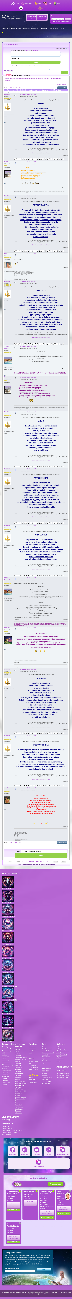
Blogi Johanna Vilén (20, 1059)
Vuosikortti (45, 1055)
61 (10, 87)
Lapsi (51, 28)
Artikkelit (4, 1078)
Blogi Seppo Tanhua (21, 1057)
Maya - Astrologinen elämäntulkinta (12, 1130)
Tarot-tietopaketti (46, 1049)
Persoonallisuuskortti (48, 1053)
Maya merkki (5, 1076)
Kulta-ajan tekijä (61, 1049)
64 (15, 87)
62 (11, 87)
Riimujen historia (33, 1067)
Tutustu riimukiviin (34, 1069)
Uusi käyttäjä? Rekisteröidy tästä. (62, 21)
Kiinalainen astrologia (29, 8)
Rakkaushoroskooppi (8, 1065)
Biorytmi (17, 1049)
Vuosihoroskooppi (47, 1077)
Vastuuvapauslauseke (65, 1292)
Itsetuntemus (35, 28)
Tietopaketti (18, 1105)
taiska (5, 253)
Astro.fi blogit (59, 28)
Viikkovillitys (5, 1047)
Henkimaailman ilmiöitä (41, 78)
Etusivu (17, 3)
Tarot (49, 3)
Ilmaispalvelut (15, 28)
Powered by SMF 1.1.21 (28, 862)
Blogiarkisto (59, 1056)
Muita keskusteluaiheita (24, 78)
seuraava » (64, 84)
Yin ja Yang (45, 1079)
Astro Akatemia (33, 1082)
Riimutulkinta (32, 1065)
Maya (39, 3)
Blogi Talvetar (19, 1089)
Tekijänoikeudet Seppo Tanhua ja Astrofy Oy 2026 (14, 1292)
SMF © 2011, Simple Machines (44, 862)
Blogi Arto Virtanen (20, 1081)
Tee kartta (18, 1111)
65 (16, 87)
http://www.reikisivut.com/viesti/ (41, 153)
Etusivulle (4, 1084)
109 (20, 87)
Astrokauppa (42, 16)
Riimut (59, 3)
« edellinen (58, 84)
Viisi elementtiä (46, 1081)
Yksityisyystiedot (33, 1293)
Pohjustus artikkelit (61, 1055)
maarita (6, 787)
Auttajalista (5, 1080)
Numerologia (28, 3)
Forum (17, 1103)
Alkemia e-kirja (6, 1082)
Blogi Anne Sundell (20, 1091)
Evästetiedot (43, 1293)
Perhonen (7, 627)
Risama (6, 161)
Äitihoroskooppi (6, 1063)
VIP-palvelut (7, 32)
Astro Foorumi (11, 44)
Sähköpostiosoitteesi (12, 1268)
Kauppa (58, 1061)
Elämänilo (7, 94)
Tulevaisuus (25, 28)
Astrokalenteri (31, 16)
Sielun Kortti (45, 1051)
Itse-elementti (46, 1083)
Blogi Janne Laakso (20, 1097)
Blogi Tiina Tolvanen (20, 1083)
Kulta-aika (49, 8)
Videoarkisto (60, 1058)
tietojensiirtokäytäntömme (34, 1264)
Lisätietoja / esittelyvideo (13, 1205)
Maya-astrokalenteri (7, 1128)
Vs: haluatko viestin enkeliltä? (28, 94)
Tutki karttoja (6, 28)
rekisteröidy (35, 50)
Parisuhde (44, 28)
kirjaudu (28, 50)
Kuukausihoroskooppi (8, 1049)
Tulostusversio (62, 87)
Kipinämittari (5, 1066)
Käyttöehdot (55, 1292)
